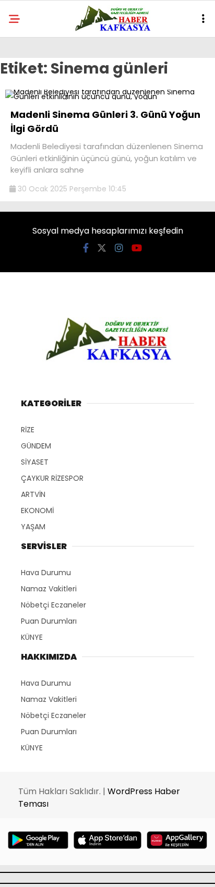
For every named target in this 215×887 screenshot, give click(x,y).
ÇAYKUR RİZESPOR (52, 478)
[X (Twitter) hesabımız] (101, 247)
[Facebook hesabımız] (86, 247)
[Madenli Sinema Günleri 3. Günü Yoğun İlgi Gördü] (107, 96)
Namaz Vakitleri (49, 589)
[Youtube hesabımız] (137, 247)
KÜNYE (32, 637)
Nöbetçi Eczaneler (53, 605)
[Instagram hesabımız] (119, 247)
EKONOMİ (37, 510)
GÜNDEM (36, 446)
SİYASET (35, 462)
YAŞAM (33, 526)
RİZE (27, 429)
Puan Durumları (49, 621)
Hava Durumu (46, 572)
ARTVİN (33, 494)
